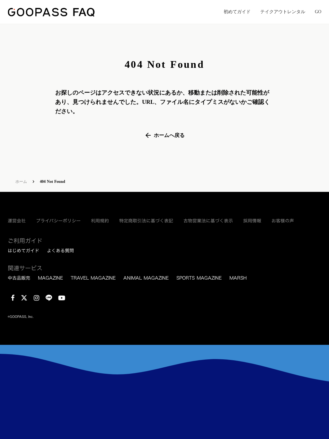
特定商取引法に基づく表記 (146, 221)
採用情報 (252, 221)
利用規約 (100, 221)
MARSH (238, 278)
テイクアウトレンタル (282, 11)
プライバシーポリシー (58, 221)
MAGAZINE (50, 278)
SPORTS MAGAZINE (199, 278)
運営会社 (17, 221)
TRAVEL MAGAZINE (93, 278)
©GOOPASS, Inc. (20, 317)
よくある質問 (60, 250)
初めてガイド (237, 11)
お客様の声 (282, 221)
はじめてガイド (23, 250)
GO (318, 11)
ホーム (21, 181)
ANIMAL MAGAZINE (146, 278)
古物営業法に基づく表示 (208, 221)
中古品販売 (19, 278)
